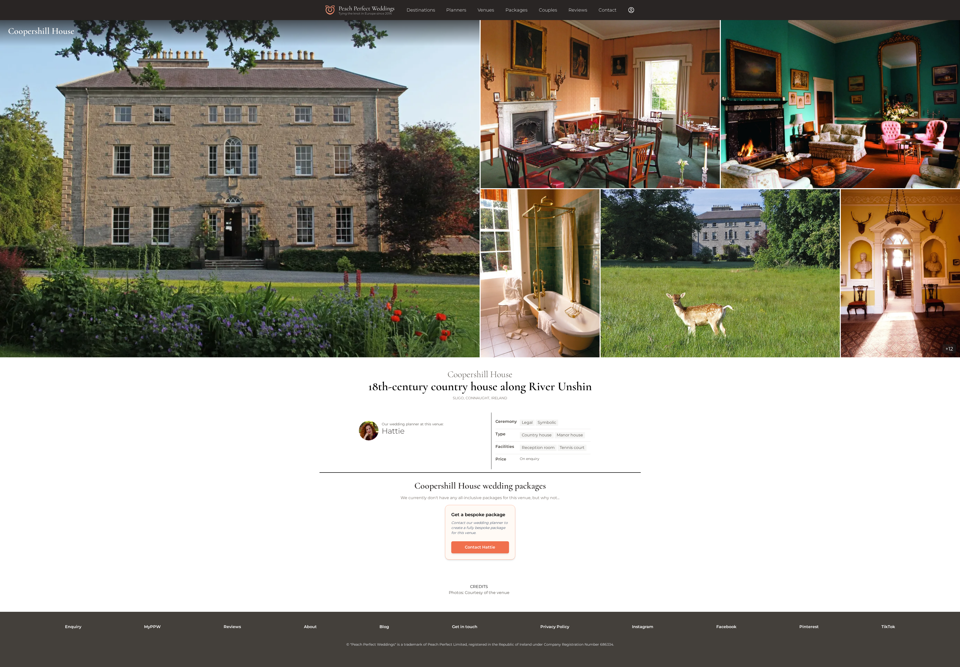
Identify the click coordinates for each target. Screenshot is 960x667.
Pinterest (809, 626)
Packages (516, 10)
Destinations (421, 10)
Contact (607, 10)
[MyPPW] (631, 10)
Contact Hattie (480, 547)
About (310, 626)
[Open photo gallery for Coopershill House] (480, 188)
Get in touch (464, 626)
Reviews (577, 10)
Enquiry (73, 626)
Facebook (726, 626)
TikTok (888, 626)
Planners (456, 10)
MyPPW (152, 626)
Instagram (642, 626)
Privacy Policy (554, 626)
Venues (486, 10)
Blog (384, 626)
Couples (548, 10)
